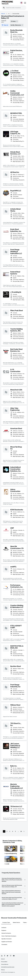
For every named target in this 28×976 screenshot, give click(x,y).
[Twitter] (7, 955)
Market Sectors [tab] (16, 922)
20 (21, 831)
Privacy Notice (4, 961)
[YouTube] (13, 955)
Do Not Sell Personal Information (7, 967)
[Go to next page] (24, 831)
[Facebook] (4, 956)
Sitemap (3, 969)
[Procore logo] (7, 2)
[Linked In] (1, 955)
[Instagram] (10, 955)
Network (5, 3)
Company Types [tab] (6, 922)
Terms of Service (4, 964)
